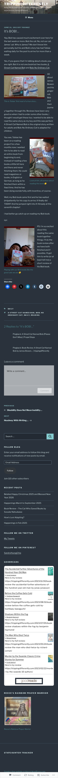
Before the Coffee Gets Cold (18, 593)
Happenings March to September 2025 (22, 503)
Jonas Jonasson (11, 575)
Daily (11, 309)
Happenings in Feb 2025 (15, 523)
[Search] (50, 436)
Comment (44, 390)
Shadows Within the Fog (16, 614)
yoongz (26, 27)
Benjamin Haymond (13, 617)
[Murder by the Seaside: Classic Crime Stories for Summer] (50, 662)
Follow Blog (12, 447)
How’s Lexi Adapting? (14, 517)
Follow (10, 470)
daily (27, 315)
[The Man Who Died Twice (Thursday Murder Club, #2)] (50, 641)
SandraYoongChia (12, 553)
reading (35, 315)
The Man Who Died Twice (17, 635)
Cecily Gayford (11, 662)
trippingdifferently (26, 4)
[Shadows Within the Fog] (50, 620)
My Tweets (9, 538)
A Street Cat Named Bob (21, 313)
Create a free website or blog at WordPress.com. (25, 771)
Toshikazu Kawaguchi (13, 596)
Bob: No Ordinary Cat (40, 68)
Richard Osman (11, 638)
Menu (30, 17)
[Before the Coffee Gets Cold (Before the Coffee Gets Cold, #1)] (50, 599)
